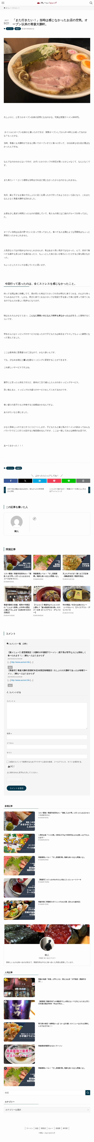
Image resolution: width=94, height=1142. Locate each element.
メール (10, 743)
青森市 (18, 29)
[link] (34, 518)
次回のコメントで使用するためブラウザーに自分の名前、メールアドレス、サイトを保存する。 (46, 762)
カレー (50, 1128)
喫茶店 (43, 1128)
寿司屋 (65, 1128)
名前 (9, 733)
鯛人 (16, 531)
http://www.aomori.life (20, 662)
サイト (9, 752)
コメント (11, 701)
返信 (10, 667)
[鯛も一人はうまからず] (47, 3)
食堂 (36, 1128)
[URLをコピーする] (83, 481)
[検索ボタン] (91, 3)
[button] (11, 481)
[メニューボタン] (3, 3)
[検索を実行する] (87, 1092)
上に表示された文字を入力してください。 (23, 772)
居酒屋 (58, 1128)
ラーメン (9, 29)
